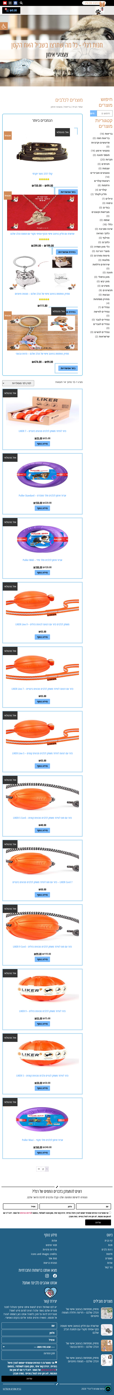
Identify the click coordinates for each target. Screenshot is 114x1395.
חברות (109, 159)
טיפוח (109, 203)
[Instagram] (10, 3)
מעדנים (105, 285)
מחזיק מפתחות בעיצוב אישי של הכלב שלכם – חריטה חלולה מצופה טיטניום (80, 1312)
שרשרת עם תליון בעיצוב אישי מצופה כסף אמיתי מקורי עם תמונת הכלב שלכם (79, 1329)
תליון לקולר (101, 194)
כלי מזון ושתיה (102, 246)
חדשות (109, 1254)
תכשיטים (108, 290)
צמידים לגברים (101, 324)
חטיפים (106, 163)
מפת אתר (53, 1258)
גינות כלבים (107, 1249)
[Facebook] (15, 3)
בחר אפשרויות (68, 192)
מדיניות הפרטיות (25, 1212)
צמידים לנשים (102, 332)
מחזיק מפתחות (102, 299)
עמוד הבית (78, 107)
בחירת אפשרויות (66, 252)
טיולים (109, 198)
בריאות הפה (103, 138)
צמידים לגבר (103, 319)
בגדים (106, 207)
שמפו (107, 220)
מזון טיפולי (104, 276)
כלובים (106, 242)
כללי (110, 224)
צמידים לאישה (102, 311)
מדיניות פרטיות (50, 1249)
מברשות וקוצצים (101, 212)
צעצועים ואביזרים (100, 172)
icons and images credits (44, 1254)
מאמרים (109, 1258)
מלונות (106, 260)
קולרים (103, 189)
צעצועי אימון (103, 150)
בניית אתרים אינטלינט (12, 1388)
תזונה (110, 272)
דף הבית (109, 1240)
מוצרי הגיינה (103, 251)
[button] (21, 3)
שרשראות (104, 336)
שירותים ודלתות (101, 264)
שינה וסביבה (106, 228)
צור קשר (109, 1267)
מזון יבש (105, 281)
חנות (110, 1245)
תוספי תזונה (103, 155)
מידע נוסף (42, 443)
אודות (110, 1263)
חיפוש (92, 113)
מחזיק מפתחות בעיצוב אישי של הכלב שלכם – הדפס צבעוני (82, 1344)
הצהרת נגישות (50, 1263)
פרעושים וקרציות (100, 142)
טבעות (106, 294)
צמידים (106, 307)
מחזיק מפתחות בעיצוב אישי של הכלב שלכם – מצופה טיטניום (82, 1359)
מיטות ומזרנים (102, 255)
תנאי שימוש (51, 1245)
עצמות (106, 168)
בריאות (109, 133)
